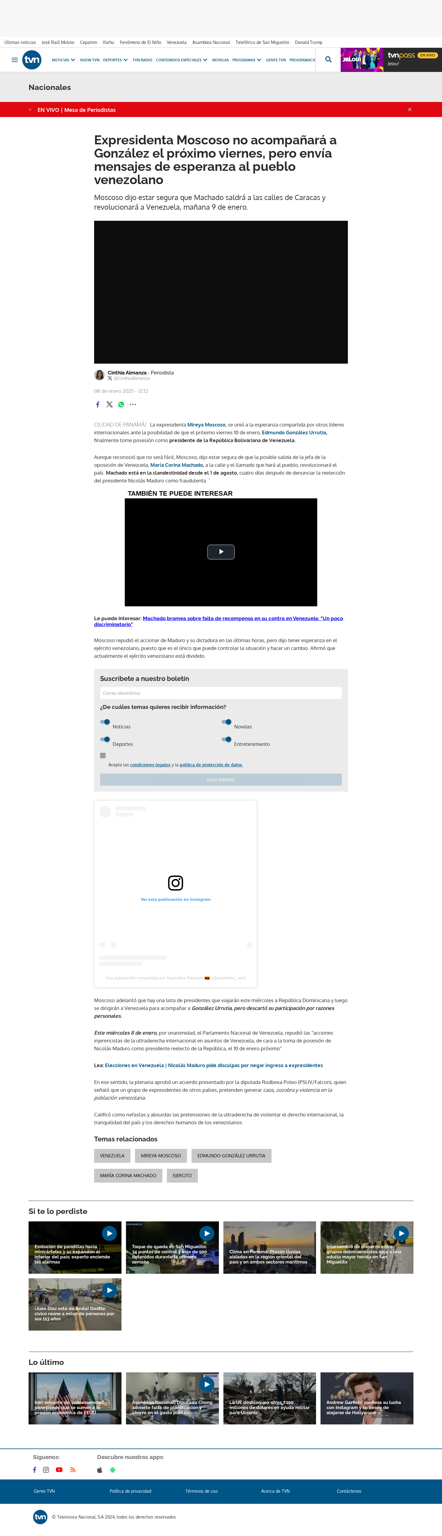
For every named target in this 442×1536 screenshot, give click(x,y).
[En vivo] (393, 53)
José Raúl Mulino (58, 42)
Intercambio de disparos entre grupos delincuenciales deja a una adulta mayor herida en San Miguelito (364, 1254)
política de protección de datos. (211, 764)
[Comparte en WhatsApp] (121, 405)
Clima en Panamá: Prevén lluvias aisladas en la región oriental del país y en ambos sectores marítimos (268, 1257)
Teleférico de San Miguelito (262, 42)
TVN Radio (142, 60)
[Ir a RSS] (74, 1469)
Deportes (112, 60)
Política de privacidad (130, 1491)
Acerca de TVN (275, 1491)
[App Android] (114, 1469)
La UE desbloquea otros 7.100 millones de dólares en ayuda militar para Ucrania (269, 1407)
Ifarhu (108, 42)
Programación (305, 60)
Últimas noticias (20, 42)
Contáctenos (349, 1491)
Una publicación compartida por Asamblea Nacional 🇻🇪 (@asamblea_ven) (175, 977)
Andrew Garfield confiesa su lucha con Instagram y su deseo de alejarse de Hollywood (364, 1407)
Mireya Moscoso (206, 424)
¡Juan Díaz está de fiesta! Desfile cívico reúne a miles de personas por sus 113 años (74, 1314)
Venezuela (177, 42)
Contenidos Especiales (178, 60)
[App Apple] (101, 1469)
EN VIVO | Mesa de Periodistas (77, 109)
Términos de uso (202, 1491)
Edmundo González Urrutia (232, 1156)
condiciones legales (150, 764)
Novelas (220, 60)
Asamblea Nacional (211, 42)
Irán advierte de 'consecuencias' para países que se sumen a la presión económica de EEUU (69, 1407)
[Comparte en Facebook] (98, 405)
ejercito (182, 1175)
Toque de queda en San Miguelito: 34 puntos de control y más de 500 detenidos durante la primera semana (169, 1254)
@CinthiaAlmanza (132, 378)
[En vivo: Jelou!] (362, 60)
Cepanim (88, 42)
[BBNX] (40, 1517)
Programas (243, 60)
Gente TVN (276, 60)
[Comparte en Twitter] (109, 405)
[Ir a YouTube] (60, 1469)
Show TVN (90, 60)
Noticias (60, 60)
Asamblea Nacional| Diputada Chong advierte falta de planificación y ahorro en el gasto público (172, 1407)
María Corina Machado (128, 1175)
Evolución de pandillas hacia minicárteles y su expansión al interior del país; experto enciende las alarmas (72, 1254)
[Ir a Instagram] (47, 1469)
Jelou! (393, 63)
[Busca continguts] (328, 60)
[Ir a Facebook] (35, 1469)
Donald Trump (308, 42)
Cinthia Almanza (141, 373)
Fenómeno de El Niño (140, 42)
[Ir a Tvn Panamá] (31, 59)
